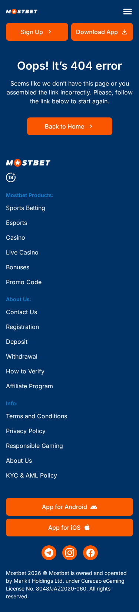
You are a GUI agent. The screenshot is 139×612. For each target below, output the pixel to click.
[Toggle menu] (127, 11)
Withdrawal (21, 356)
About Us (19, 460)
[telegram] (49, 552)
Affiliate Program (29, 386)
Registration (22, 326)
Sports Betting (25, 208)
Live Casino (22, 252)
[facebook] (90, 552)
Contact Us (21, 312)
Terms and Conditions (36, 416)
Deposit (16, 341)
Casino (15, 237)
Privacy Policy (26, 431)
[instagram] (69, 552)
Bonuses (17, 267)
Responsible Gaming (34, 445)
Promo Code (24, 282)
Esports (16, 222)
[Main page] (21, 11)
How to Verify (25, 371)
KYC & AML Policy (31, 475)
